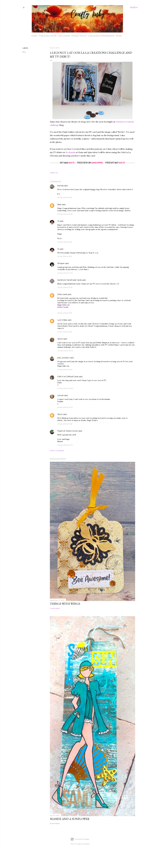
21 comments (55, 823)
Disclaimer (64, 36)
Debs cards (62, 294)
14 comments (55, 608)
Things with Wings (65, 604)
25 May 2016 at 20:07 (65, 407)
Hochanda (70, 152)
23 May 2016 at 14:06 (64, 273)
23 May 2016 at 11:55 (64, 197)
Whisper (61, 263)
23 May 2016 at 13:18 (64, 242)
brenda (60, 186)
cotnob (60, 395)
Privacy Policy (79, 36)
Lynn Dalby (62, 320)
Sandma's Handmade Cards (69, 280)
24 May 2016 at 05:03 (65, 351)
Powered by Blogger (82, 839)
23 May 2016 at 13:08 (64, 214)
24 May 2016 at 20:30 (65, 388)
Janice (60, 339)
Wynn (60, 414)
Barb (59, 204)
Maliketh (87, 844)
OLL (24, 52)
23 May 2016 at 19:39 (64, 313)
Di (58, 221)
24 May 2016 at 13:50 (64, 369)
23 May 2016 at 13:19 (64, 256)
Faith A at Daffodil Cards (67, 376)
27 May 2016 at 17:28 (64, 424)
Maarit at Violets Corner (67, 431)
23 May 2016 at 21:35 (64, 332)
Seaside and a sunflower (70, 819)
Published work (48, 36)
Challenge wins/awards (101, 36)
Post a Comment (57, 451)
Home (34, 36)
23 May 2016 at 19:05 (64, 287)
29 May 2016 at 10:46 (64, 445)
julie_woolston (63, 358)
